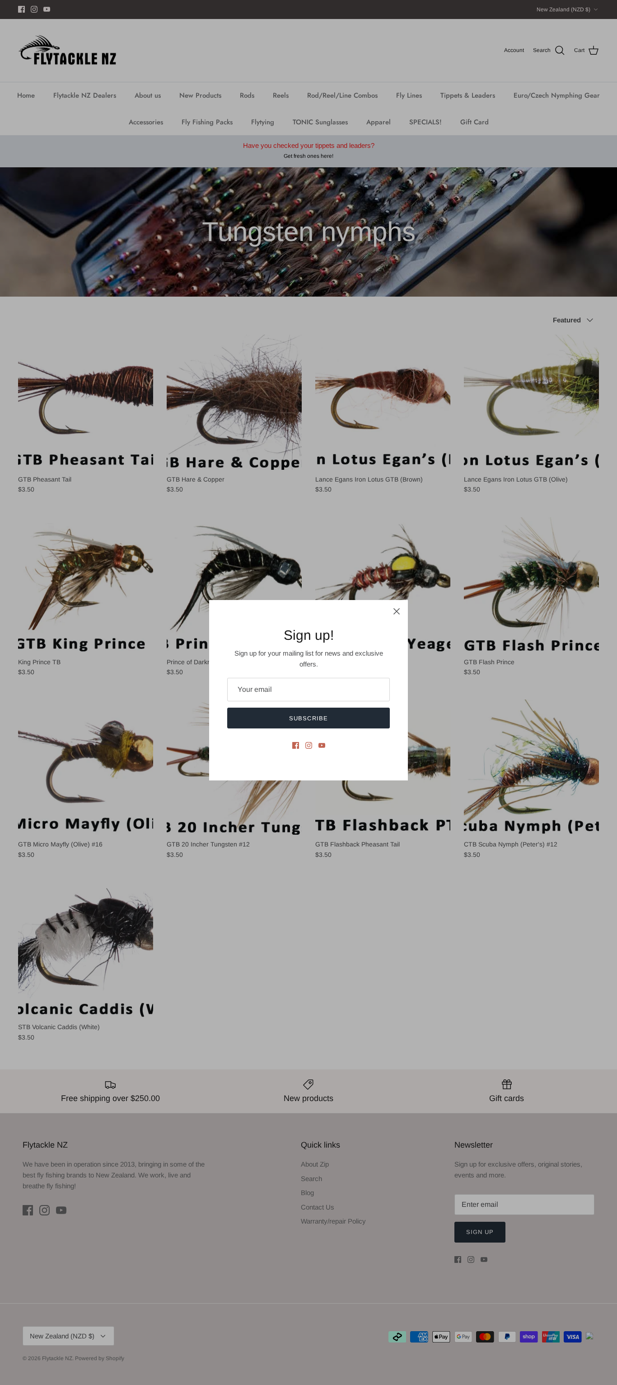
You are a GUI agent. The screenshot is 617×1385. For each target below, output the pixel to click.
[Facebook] (295, 745)
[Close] (397, 611)
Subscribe (308, 718)
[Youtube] (321, 745)
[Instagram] (308, 745)
